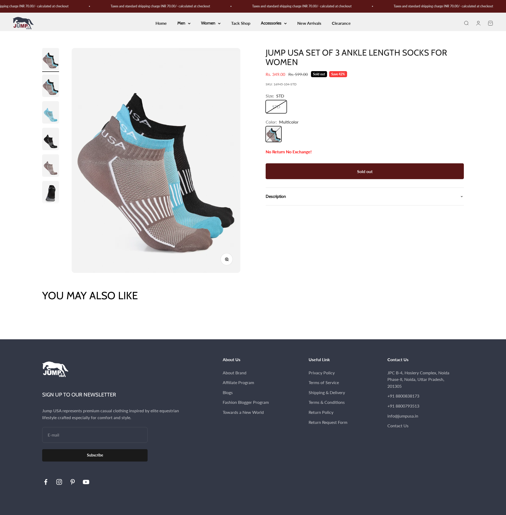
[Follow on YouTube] (86, 481)
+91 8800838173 (403, 395)
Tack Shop (240, 23)
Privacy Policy (322, 372)
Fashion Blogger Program (246, 402)
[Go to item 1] (50, 60)
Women (208, 23)
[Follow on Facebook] (45, 481)
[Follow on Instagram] (59, 481)
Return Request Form (328, 422)
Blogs (228, 392)
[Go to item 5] (50, 166)
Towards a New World (243, 412)
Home (161, 23)
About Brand (234, 372)
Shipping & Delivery (327, 392)
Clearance (341, 23)
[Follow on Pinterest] (72, 481)
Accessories (271, 23)
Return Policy (321, 412)
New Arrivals (309, 23)
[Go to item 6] (50, 193)
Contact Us (397, 425)
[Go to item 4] (50, 140)
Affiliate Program (238, 382)
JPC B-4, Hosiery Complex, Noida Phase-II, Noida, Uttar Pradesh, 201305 (418, 379)
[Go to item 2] (50, 87)
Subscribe (95, 455)
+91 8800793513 (403, 405)
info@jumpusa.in (402, 415)
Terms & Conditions (327, 402)
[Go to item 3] (50, 113)
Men (181, 23)
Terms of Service (324, 382)
